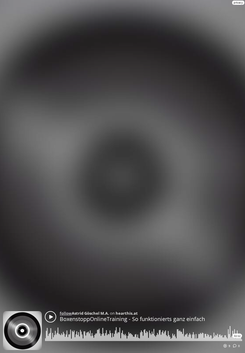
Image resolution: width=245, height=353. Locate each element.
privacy (238, 2)
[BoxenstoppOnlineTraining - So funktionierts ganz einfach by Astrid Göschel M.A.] (50, 316)
